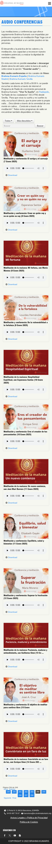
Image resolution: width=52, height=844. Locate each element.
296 (20, 795)
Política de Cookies (29, 822)
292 (26, 792)
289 (8, 792)
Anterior (12, 789)
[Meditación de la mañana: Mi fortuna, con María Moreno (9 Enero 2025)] (26, 253)
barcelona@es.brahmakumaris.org (37, 813)
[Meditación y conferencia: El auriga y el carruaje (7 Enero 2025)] (26, 144)
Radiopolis (44, 92)
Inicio (6, 789)
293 (32, 792)
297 (26, 795)
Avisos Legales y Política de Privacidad (29, 817)
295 (43, 792)
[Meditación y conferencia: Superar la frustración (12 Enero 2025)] (26, 581)
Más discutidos (24, 120)
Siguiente (7, 798)
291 (20, 792)
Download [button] (12, 175)
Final (14, 798)
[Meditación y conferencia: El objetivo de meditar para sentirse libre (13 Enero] (26, 690)
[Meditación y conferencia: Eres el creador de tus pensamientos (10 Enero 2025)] (26, 417)
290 (14, 792)
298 (32, 795)
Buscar (40, 125)
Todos (8, 120)
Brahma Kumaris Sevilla (21, 79)
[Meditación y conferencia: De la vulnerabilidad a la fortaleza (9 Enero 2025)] (26, 308)
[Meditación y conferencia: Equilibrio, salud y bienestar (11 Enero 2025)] (26, 526)
